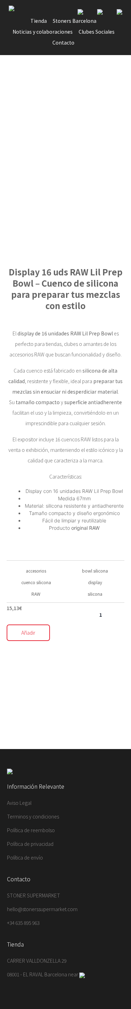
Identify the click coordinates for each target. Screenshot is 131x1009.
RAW (36, 594)
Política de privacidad (30, 843)
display (95, 582)
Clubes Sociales (97, 31)
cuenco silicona (36, 582)
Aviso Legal (19, 802)
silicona (95, 594)
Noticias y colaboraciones (43, 31)
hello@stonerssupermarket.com (42, 909)
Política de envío (25, 857)
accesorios (36, 571)
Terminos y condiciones (33, 816)
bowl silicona (95, 571)
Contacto (63, 42)
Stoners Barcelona (74, 20)
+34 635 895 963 (23, 922)
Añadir (28, 632)
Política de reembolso (31, 830)
